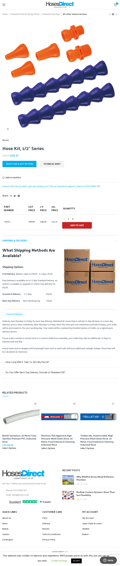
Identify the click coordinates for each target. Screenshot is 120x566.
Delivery (46, 523)
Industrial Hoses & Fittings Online (25, 14)
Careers (5, 534)
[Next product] (116, 14)
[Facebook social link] (11, 196)
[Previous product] (109, 14)
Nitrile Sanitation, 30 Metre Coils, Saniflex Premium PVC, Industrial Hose (19, 439)
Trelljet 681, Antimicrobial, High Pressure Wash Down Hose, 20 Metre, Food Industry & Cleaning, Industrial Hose (97, 440)
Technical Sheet (52, 164)
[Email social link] (19, 196)
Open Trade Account (92, 523)
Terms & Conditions (51, 534)
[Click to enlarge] (8, 129)
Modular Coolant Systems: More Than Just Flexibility (95, 493)
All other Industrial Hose (75, 14)
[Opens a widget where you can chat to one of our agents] (108, 560)
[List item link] (30, 490)
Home (5, 14)
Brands (5, 529)
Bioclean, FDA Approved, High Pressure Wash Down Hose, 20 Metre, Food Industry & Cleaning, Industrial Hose (58, 440)
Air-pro (5, 140)
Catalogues (7, 539)
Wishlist (85, 529)
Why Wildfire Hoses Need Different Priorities (95, 478)
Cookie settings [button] (59, 561)
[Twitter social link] (15, 196)
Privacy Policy (48, 539)
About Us (6, 518)
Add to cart (77, 225)
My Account (88, 518)
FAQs (44, 518)
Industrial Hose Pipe (51, 14)
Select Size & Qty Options (19, 164)
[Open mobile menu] (4, 5)
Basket (85, 534)
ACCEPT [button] (76, 561)
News (5, 523)
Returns (45, 529)
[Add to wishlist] (35, 404)
